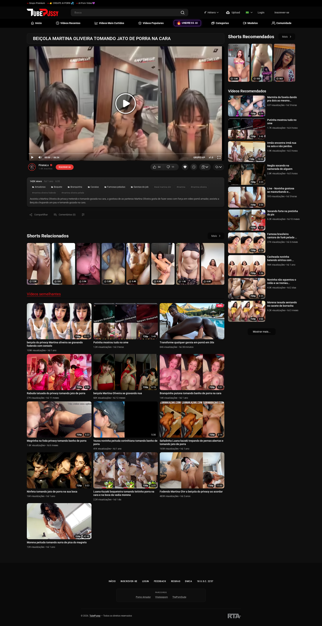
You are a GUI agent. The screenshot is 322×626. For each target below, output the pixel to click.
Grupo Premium (37, 3)
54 (159, 167)
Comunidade (283, 23)
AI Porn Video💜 (86, 3)
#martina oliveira (199, 187)
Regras (175, 581)
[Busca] (182, 13)
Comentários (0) (67, 214)
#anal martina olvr (162, 187)
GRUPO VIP (199, 157)
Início (112, 581)
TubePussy (94, 615)
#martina (181, 187)
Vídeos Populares (153, 23)
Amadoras (40, 187)
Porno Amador (143, 597)
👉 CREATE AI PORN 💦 (62, 3)
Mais (214, 235)
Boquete (58, 187)
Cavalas (95, 187)
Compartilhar (41, 214)
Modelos (252, 23)
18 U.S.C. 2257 (205, 581)
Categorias (222, 23)
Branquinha (76, 187)
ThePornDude (179, 597)
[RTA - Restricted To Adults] (233, 616)
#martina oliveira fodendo (44, 193)
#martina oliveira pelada (72, 193)
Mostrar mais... (262, 331)
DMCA (188, 581)
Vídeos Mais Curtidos (111, 23)
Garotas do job (141, 187)
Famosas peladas (116, 187)
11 (173, 167)
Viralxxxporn (161, 597)
